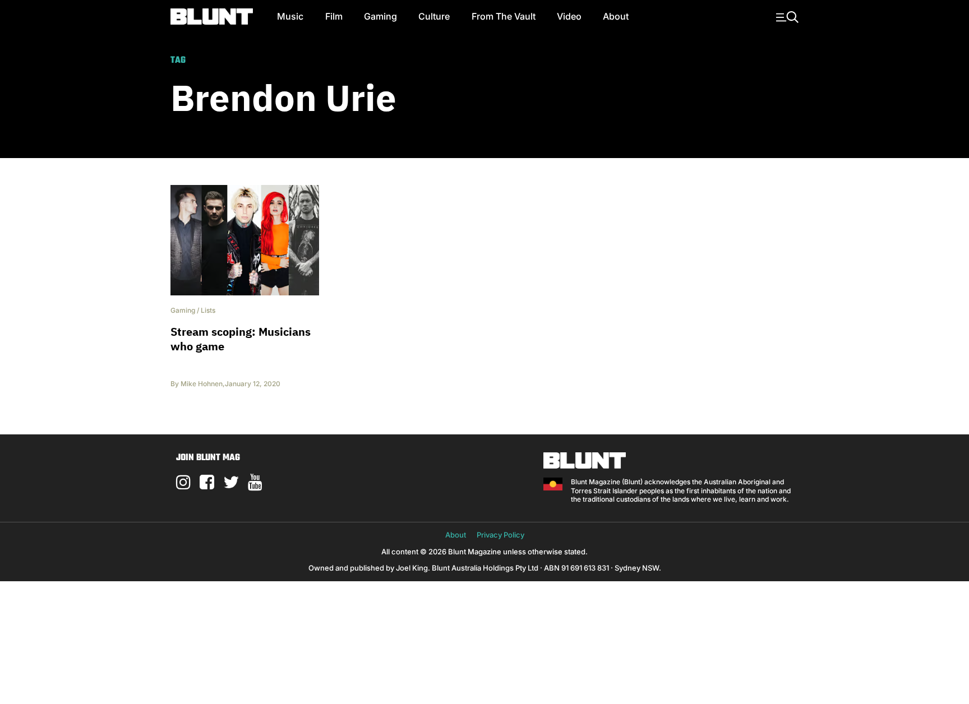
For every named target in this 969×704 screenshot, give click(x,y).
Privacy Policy (500, 534)
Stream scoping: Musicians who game (240, 339)
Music (290, 16)
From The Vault (504, 16)
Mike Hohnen (202, 383)
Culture (434, 16)
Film (334, 16)
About (616, 16)
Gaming (380, 16)
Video (569, 16)
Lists (208, 310)
